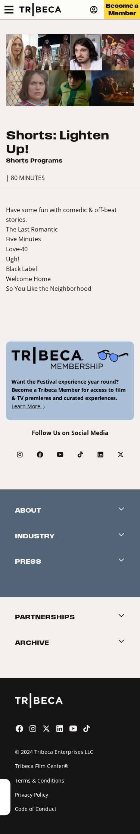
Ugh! (12, 259)
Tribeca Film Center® (41, 766)
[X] (120, 454)
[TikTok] (80, 454)
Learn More (27, 406)
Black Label (21, 269)
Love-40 (17, 249)
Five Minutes (23, 239)
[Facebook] (40, 454)
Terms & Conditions (39, 780)
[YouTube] (60, 454)
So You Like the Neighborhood (48, 288)
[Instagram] (20, 454)
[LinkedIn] (100, 454)
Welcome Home (28, 279)
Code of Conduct (35, 808)
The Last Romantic (32, 229)
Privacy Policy (31, 794)
